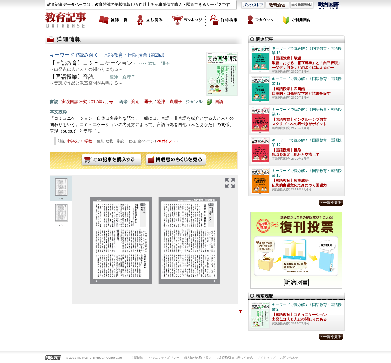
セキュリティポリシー (164, 357)
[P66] (189, 240)
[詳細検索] (224, 20)
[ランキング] (187, 20)
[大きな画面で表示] (230, 183)
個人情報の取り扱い (197, 357)
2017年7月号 (100, 101)
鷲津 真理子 (169, 101)
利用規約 (138, 357)
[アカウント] (260, 20)
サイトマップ (266, 357)
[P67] (121, 240)
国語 (219, 101)
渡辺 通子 (141, 101)
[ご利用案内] (297, 20)
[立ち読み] (150, 20)
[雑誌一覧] (114, 20)
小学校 (72, 141)
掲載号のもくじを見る (175, 160)
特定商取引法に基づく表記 (234, 357)
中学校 (86, 141)
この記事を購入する (111, 160)
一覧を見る (332, 202)
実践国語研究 (74, 101)
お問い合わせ (289, 357)
